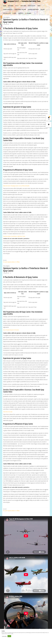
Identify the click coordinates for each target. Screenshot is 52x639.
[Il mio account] (49, 124)
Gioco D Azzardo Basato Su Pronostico (11, 330)
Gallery (43, 9)
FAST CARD (23, 6)
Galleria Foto (7, 13)
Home (4, 6)
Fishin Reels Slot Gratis (7, 412)
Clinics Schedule (7, 9)
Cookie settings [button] (4, 636)
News (39, 6)
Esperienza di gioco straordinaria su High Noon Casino (14, 236)
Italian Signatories (33, 9)
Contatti (20, 13)
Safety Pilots (31, 6)
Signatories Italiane (20, 9)
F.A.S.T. (17, 6)
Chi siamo (10, 6)
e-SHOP (14, 13)
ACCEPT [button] (9, 636)
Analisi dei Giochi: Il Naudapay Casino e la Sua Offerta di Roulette (16, 186)
